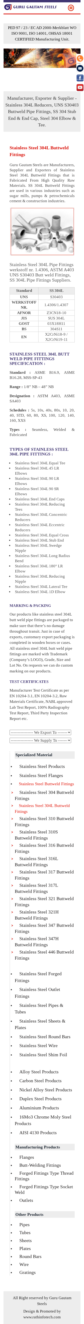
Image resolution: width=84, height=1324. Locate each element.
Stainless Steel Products (42, 766)
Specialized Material (33, 754)
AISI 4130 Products (38, 1132)
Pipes (24, 1224)
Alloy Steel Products (39, 1071)
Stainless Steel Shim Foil (43, 1054)
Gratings (27, 1272)
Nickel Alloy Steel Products (45, 1089)
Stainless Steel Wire (38, 1045)
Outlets (26, 1200)
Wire (24, 1264)
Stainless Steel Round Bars (44, 1036)
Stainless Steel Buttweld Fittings (46, 783)
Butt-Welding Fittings (40, 1165)
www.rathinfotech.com (42, 1317)
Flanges (26, 1157)
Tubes (25, 1232)
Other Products (29, 1214)
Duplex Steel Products (40, 1098)
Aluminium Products (39, 1107)
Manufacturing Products (37, 1147)
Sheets (25, 1240)
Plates (25, 1248)
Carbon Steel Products (40, 1080)
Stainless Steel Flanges (41, 775)
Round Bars (30, 1256)
